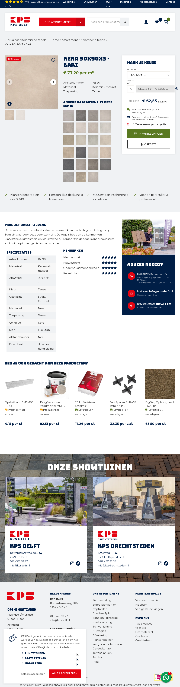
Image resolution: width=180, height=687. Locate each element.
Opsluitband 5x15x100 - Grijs (19, 404)
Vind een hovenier (147, 600)
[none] (124, 22)
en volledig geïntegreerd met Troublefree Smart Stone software (121, 684)
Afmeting (132, 69)
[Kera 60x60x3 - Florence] (93, 152)
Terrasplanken (102, 653)
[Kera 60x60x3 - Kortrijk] (93, 164)
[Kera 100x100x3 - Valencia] (68, 152)
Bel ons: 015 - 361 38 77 (152, 274)
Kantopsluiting (103, 622)
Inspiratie (125, 2)
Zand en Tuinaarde (105, 617)
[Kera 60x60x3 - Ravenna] (68, 177)
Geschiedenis (143, 640)
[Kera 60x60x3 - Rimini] (81, 177)
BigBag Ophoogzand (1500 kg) (159, 404)
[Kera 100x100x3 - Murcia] (93, 140)
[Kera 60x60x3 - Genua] (105, 152)
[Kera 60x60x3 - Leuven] (105, 164)
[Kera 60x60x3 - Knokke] (81, 164)
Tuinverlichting (102, 626)
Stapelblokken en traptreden (105, 607)
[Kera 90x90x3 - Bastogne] (68, 115)
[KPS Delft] (20, 22)
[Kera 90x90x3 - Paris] (68, 127)
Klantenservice (148, 2)
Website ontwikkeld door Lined (62, 684)
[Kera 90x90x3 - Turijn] (93, 127)
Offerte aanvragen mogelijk (149, 124)
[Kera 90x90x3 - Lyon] (81, 115)
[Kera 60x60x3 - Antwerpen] (81, 152)
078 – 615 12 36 (107, 561)
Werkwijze (69, 2)
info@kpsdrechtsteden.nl (113, 565)
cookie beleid (64, 647)
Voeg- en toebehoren (107, 644)
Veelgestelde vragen (149, 609)
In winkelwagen (151, 133)
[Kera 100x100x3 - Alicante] (105, 127)
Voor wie (140, 627)
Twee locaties (143, 623)
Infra (96, 661)
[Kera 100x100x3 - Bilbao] (81, 140)
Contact (170, 2)
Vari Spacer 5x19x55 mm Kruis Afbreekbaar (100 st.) (124, 404)
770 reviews (31, 2)
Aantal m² (130, 82)
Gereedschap (102, 648)
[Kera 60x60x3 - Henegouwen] (68, 164)
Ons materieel (144, 632)
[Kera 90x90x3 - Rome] (81, 127)
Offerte (150, 144)
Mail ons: (155, 291)
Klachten (141, 604)
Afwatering (100, 635)
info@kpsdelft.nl (20, 565)
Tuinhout (99, 657)
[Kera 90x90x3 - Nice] (105, 115)
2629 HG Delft (59, 607)
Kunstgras (99, 631)
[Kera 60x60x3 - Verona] (93, 177)
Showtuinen (90, 2)
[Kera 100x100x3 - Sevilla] (105, 140)
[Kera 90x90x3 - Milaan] (93, 115)
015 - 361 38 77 (19, 561)
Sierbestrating (102, 600)
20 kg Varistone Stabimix (85, 404)
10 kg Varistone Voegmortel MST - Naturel (52, 404)
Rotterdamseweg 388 (64, 603)
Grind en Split (101, 613)
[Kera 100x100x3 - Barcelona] (68, 140)
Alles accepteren (64, 673)
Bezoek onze (154, 303)
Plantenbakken (103, 639)
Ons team (141, 636)
